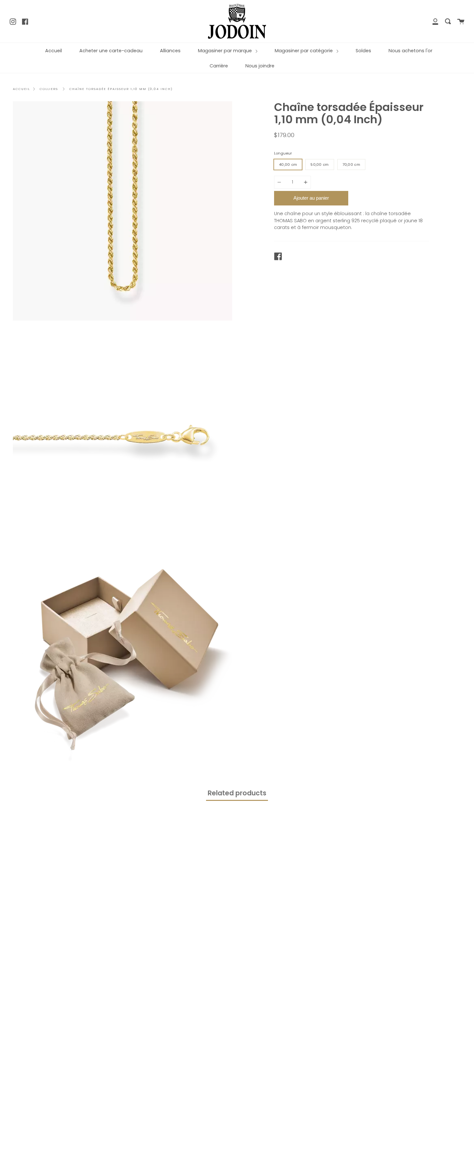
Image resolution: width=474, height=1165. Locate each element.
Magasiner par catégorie (304, 50)
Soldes (363, 50)
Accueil (53, 50)
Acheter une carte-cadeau (111, 50)
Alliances (170, 50)
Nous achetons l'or (410, 50)
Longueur (283, 153)
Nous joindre (259, 66)
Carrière (219, 66)
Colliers (49, 89)
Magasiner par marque (225, 50)
